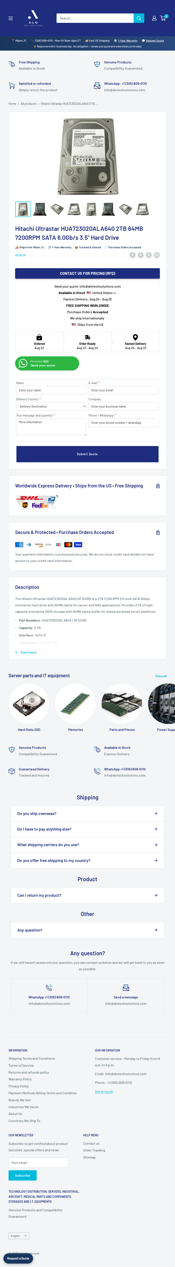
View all (161, 676)
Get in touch (104, 1091)
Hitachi (20, 255)
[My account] (154, 18)
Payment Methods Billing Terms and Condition (43, 1093)
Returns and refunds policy (29, 1072)
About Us (15, 1114)
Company (95, 399)
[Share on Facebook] (133, 255)
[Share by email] (157, 255)
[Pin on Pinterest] (141, 255)
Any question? (29, 930)
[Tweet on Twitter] (149, 255)
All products (28, 103)
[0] (163, 18)
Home (12, 103)
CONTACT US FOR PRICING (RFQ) (87, 273)
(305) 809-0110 (44, 40)
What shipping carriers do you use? (48, 844)
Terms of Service (21, 1065)
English (15, 1236)
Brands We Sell (20, 1100)
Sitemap (89, 1157)
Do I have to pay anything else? (44, 829)
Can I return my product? (39, 895)
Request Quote (155, 40)
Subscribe (22, 1175)
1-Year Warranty (127, 40)
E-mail (94, 383)
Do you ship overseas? (37, 813)
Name (20, 383)
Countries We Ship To (24, 1121)
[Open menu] (11, 18)
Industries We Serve (24, 1107)
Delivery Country (28, 399)
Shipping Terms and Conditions (32, 1058)
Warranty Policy (20, 1079)
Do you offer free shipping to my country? (53, 860)
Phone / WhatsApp (102, 415)
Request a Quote (18, 1258)
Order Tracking (94, 1150)
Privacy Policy (19, 1086)
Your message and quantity (35, 415)
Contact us (91, 1143)
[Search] (139, 18)
